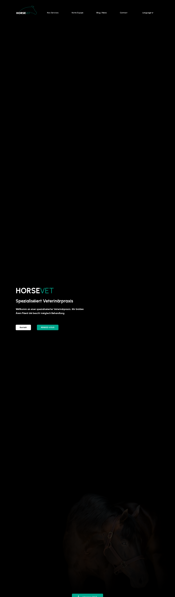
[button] (148, 12)
